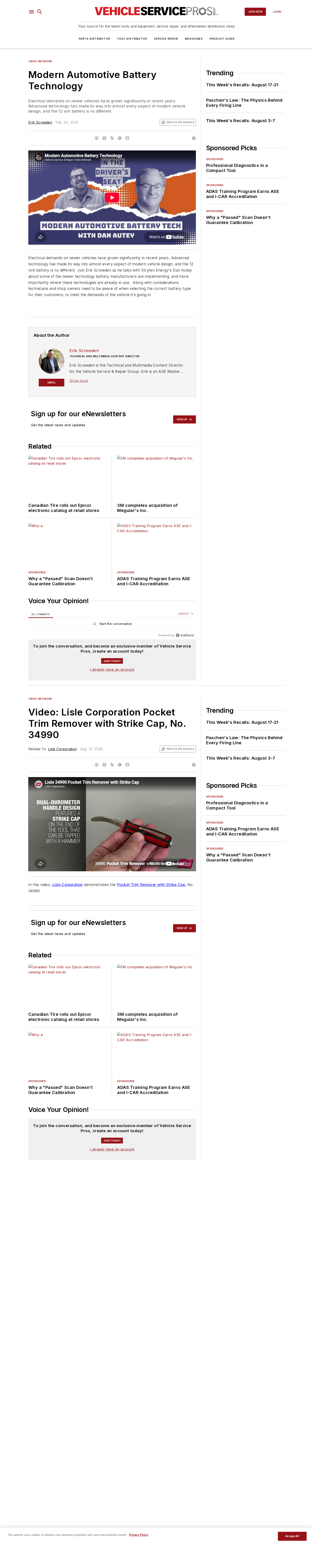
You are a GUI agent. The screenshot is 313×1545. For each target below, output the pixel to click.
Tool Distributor (132, 38)
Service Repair (166, 38)
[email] (127, 138)
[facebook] (97, 138)
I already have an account (112, 669)
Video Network (40, 61)
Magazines (194, 38)
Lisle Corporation (62, 749)
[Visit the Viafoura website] (185, 635)
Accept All (292, 1536)
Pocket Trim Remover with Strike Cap (151, 884)
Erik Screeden (40, 122)
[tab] (40, 614)
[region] (112, 624)
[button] (31, 12)
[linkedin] (104, 138)
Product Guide (222, 38)
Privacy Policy (138, 1534)
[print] (194, 138)
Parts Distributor (94, 38)
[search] (39, 12)
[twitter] (112, 138)
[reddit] (120, 138)
